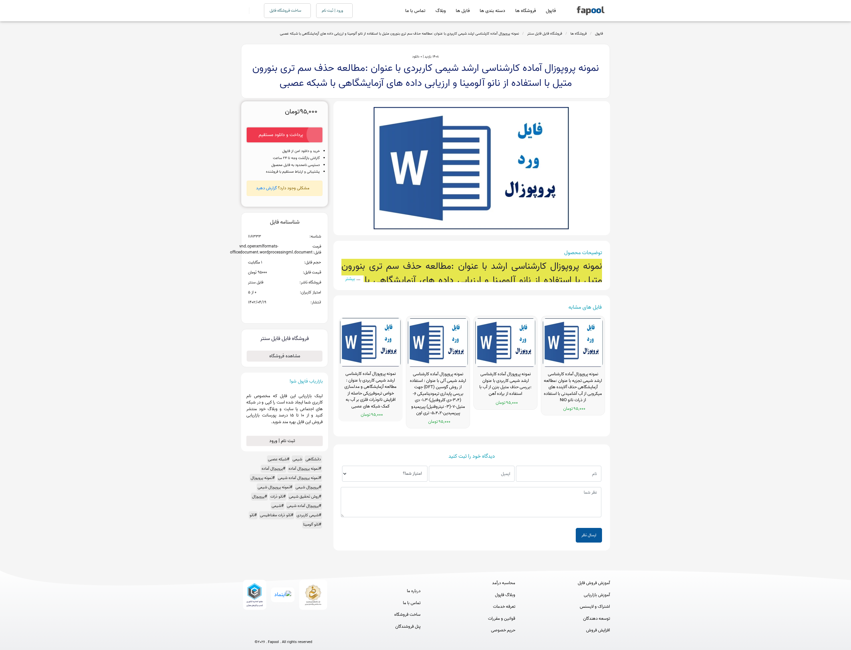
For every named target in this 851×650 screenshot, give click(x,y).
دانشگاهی (313, 459)
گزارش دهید (266, 188)
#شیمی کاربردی (309, 515)
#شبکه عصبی (278, 459)
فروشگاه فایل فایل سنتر (544, 34)
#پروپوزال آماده (273, 468)
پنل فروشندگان (408, 626)
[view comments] (292, 313)
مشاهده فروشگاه (284, 356)
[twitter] (296, 631)
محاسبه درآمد (503, 583)
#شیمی (278, 506)
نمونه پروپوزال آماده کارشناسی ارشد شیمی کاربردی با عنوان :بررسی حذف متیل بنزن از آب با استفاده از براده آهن (505, 384)
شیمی (297, 459)
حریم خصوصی (503, 630)
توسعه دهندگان (596, 618)
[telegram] (271, 631)
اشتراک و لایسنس (595, 606)
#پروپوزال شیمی (308, 487)
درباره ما (414, 591)
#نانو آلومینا (312, 524)
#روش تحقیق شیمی (305, 496)
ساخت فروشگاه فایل (286, 10)
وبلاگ (440, 10)
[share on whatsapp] (284, 313)
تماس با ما (415, 10)
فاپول (551, 10)
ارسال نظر (588, 535)
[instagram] (283, 631)
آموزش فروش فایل (594, 583)
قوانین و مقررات (501, 618)
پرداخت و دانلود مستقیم (281, 135)
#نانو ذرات (278, 496)
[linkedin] (308, 631)
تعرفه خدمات (504, 606)
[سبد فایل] (243, 11)
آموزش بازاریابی (597, 595)
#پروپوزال (259, 496)
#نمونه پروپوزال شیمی (275, 487)
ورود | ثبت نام (333, 10)
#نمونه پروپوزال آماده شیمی (299, 478)
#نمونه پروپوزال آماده (305, 468)
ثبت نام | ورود (283, 441)
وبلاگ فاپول (505, 595)
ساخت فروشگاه (407, 614)
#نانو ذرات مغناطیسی (276, 515)
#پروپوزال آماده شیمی (304, 506)
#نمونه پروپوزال (263, 478)
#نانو (253, 515)
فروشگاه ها (525, 10)
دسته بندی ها (492, 10)
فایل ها (463, 10)
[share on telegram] (276, 313)
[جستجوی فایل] (252, 10)
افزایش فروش (598, 630)
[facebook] (259, 631)
